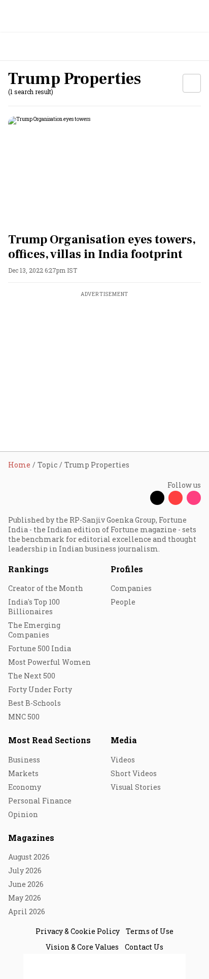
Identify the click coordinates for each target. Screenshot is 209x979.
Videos (123, 759)
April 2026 (26, 911)
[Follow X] (157, 498)
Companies (131, 588)
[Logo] (31, 46)
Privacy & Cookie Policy (78, 931)
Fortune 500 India (39, 648)
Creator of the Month (45, 588)
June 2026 (26, 884)
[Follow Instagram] (194, 498)
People (123, 602)
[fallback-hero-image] (104, 170)
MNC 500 (24, 716)
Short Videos (134, 773)
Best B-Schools (34, 703)
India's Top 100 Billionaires (34, 606)
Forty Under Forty (40, 689)
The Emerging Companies (34, 630)
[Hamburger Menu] (195, 46)
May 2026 (24, 898)
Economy (24, 787)
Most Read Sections (49, 740)
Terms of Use (149, 931)
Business (24, 759)
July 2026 (25, 870)
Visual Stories (136, 787)
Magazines (31, 837)
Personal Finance (40, 800)
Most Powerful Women (49, 662)
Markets (23, 773)
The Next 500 (31, 675)
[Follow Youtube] (175, 498)
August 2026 (29, 857)
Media (124, 740)
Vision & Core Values (82, 947)
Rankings (28, 569)
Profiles (127, 569)
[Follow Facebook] (139, 498)
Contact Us (144, 947)
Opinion (23, 814)
